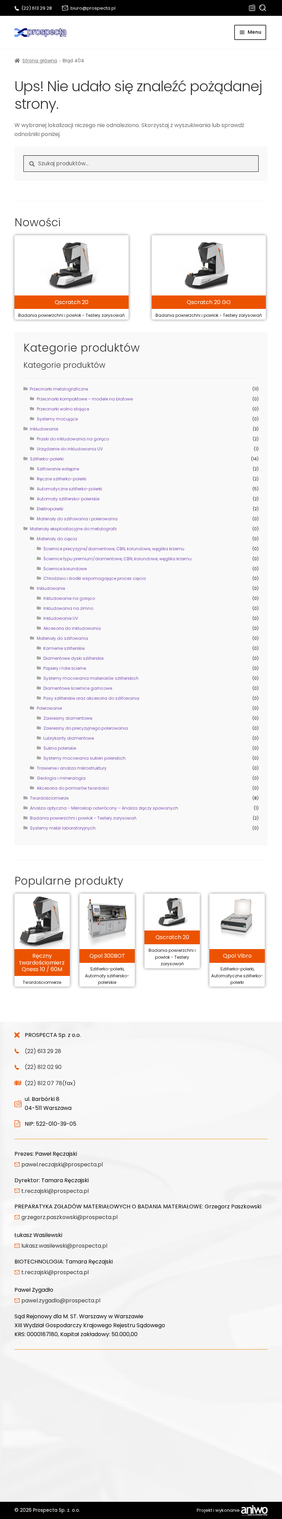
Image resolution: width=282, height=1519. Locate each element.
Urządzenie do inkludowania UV (70, 449)
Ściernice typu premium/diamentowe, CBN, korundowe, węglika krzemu (117, 559)
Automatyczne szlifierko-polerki (69, 489)
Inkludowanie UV (60, 618)
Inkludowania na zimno (68, 608)
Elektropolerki (50, 509)
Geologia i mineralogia (61, 778)
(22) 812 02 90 (43, 1067)
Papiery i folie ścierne (64, 668)
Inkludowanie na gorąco (69, 598)
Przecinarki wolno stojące (63, 409)
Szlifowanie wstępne (58, 469)
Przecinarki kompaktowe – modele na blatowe (85, 399)
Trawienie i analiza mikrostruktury (72, 768)
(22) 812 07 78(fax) (50, 1083)
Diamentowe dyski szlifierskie (73, 658)
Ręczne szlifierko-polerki (61, 479)
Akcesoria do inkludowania (72, 628)
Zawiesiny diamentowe (67, 718)
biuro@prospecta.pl (93, 8)
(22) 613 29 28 (36, 8)
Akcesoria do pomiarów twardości (73, 788)
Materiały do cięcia (57, 539)
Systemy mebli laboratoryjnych (63, 828)
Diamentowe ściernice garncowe (77, 688)
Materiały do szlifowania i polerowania (77, 519)
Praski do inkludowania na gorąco (73, 439)
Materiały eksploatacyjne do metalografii (73, 529)
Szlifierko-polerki (47, 459)
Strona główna (39, 60)
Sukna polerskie (59, 748)
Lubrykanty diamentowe (68, 738)
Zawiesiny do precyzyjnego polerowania (85, 728)
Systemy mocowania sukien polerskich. (85, 758)
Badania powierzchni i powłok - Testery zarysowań (83, 818)
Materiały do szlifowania (62, 638)
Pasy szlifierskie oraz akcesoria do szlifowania (91, 698)
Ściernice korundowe (65, 569)
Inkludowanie (44, 429)
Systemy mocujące (57, 419)
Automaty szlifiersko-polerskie (68, 499)
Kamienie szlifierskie (64, 648)
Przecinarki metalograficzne (59, 389)
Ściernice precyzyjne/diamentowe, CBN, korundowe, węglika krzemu (113, 549)
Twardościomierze (49, 798)
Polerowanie (49, 708)
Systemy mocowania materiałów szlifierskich (91, 678)
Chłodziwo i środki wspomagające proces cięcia (94, 578)
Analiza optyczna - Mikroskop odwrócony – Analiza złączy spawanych (104, 808)
